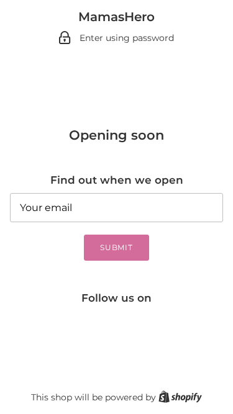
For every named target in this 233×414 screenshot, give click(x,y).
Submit (117, 247)
